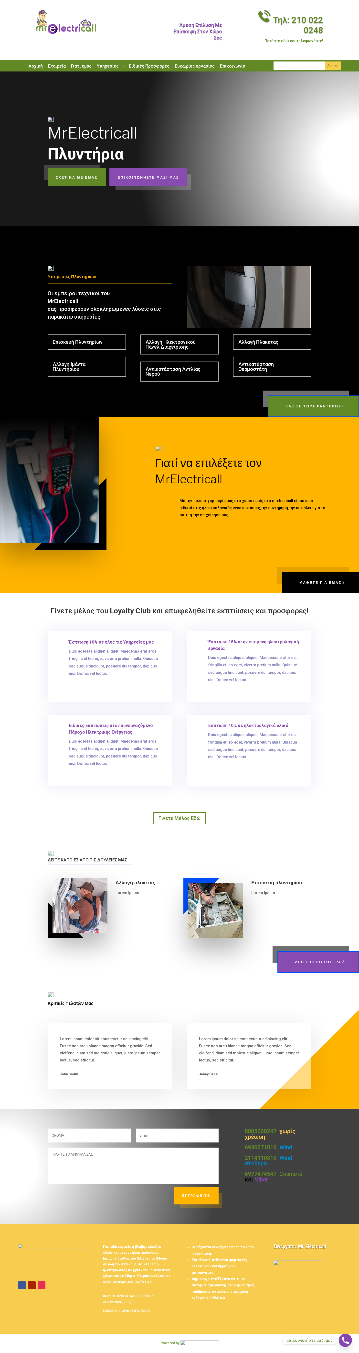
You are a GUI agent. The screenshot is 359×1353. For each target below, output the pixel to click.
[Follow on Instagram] (41, 1285)
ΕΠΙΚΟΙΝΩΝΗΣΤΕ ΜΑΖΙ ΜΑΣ (148, 177)
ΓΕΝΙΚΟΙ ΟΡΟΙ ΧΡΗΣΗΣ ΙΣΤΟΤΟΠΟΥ (126, 1311)
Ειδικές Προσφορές (149, 66)
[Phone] (345, 1340)
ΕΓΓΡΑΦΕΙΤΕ (196, 1195)
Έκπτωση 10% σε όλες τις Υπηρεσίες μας (111, 642)
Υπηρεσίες (108, 66)
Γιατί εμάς (81, 66)
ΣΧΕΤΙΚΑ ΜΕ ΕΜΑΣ (76, 177)
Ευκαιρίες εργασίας (195, 66)
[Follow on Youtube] (32, 1285)
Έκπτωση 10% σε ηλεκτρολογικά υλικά (248, 725)
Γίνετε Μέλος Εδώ (179, 818)
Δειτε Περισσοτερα (318, 962)
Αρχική (36, 66)
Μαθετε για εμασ (320, 582)
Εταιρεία (57, 66)
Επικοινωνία (232, 66)
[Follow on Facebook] (22, 1285)
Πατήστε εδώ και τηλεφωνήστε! (293, 41)
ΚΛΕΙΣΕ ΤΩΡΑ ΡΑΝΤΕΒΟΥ (313, 406)
